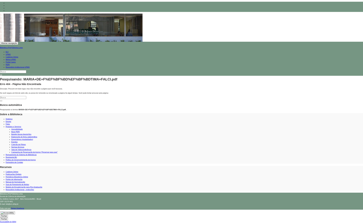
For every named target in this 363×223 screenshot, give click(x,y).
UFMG (8, 54)
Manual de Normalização (15, 182)
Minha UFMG (11, 60)
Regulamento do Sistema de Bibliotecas (21, 155)
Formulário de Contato (14, 162)
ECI (7, 52)
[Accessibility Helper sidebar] (7, 212)
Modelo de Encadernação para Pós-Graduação (24, 187)
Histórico (9, 119)
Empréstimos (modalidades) (22, 139)
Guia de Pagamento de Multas (17, 185)
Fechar (4, 216)
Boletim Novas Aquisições (21, 134)
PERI (8, 65)
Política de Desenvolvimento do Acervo (21, 160)
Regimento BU (11, 157)
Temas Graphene (17, 208)
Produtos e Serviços (13, 127)
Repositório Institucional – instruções (20, 190)
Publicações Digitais (13, 174)
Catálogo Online (12, 57)
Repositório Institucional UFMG (18, 67)
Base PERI (15, 132)
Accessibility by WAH (8, 222)
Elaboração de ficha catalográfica (24, 137)
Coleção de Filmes (18, 145)
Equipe (8, 122)
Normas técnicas (17, 147)
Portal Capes (11, 62)
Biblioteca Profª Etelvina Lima (11, 48)
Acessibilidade (17, 129)
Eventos (14, 142)
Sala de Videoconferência (21, 150)
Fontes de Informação (14, 179)
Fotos (8, 124)
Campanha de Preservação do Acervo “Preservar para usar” (34, 152)
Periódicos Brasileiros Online (17, 177)
